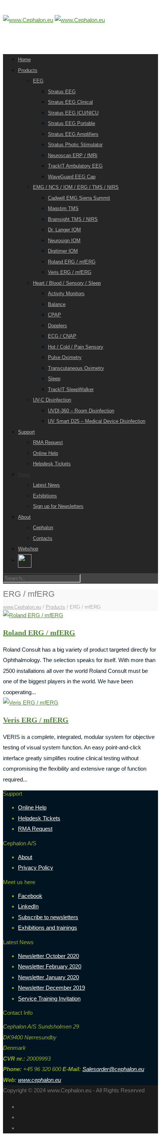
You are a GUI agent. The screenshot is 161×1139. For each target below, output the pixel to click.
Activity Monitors (66, 293)
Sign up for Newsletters (58, 506)
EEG (38, 81)
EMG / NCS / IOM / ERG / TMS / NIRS (76, 187)
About (24, 517)
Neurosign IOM (64, 240)
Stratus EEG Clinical (70, 102)
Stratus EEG (62, 91)
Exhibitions (45, 496)
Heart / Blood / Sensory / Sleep (67, 283)
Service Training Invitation (49, 998)
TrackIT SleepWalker (71, 389)
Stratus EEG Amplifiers (73, 134)
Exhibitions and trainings (47, 927)
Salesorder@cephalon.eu (113, 1069)
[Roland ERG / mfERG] (33, 615)
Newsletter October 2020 (48, 956)
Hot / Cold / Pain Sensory (75, 347)
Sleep (54, 378)
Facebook (30, 896)
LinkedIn (28, 906)
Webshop (28, 549)
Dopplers (57, 325)
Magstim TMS (63, 208)
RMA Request (48, 442)
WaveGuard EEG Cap (71, 177)
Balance (57, 304)
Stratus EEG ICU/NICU (73, 113)
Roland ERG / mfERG (71, 262)
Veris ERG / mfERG (69, 272)
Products (27, 70)
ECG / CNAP (62, 336)
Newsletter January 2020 (48, 977)
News (24, 474)
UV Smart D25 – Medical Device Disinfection (96, 421)
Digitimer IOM (63, 251)
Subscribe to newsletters (48, 917)
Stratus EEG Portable (71, 123)
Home (24, 59)
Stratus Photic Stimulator (75, 144)
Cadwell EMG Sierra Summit (79, 198)
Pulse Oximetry (65, 357)
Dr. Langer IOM (64, 230)
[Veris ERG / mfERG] (30, 702)
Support (26, 432)
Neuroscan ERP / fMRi (72, 155)
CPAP (54, 315)
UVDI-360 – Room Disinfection (81, 411)
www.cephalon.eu (39, 1080)
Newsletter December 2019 (51, 987)
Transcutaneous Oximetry (76, 368)
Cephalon (43, 527)
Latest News (46, 485)
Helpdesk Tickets (52, 463)
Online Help (45, 453)
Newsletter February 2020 (49, 966)
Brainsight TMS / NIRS (73, 219)
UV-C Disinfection (52, 400)
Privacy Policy (35, 867)
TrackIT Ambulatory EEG (75, 166)
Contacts (42, 538)
